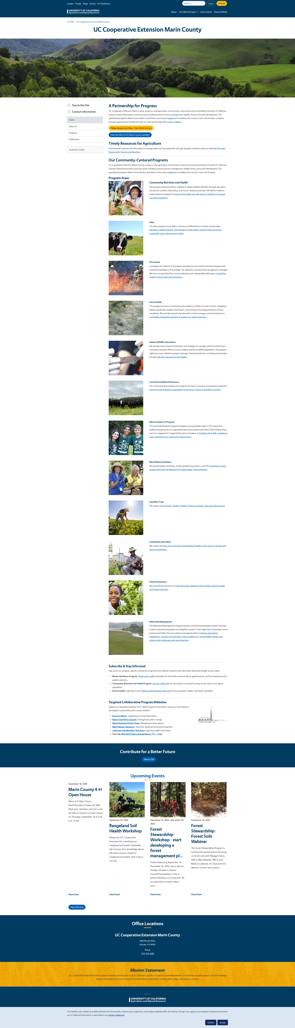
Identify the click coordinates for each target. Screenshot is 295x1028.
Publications (74, 139)
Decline (211, 1022)
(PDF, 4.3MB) (142, 734)
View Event (73, 894)
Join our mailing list (161, 683)
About (174, 11)
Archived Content (76, 149)
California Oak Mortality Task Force (155, 690)
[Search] (203, 3)
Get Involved (206, 11)
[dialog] (147, 1017)
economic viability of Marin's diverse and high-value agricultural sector (194, 505)
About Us (73, 126)
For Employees (103, 3)
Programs (73, 132)
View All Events (77, 907)
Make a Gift (149, 759)
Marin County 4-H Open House (85, 792)
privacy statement (116, 1015)
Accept (223, 1022)
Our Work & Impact (187, 11)
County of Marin (174, 121)
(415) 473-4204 (147, 953)
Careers (70, 3)
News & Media (220, 11)
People (78, 3)
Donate (221, 3)
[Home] (83, 12)
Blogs (85, 3)
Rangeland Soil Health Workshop (125, 828)
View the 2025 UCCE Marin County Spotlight (130, 134)
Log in (211, 3)
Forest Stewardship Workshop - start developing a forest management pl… (166, 842)
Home (71, 119)
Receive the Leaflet (146, 676)
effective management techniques (172, 357)
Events (93, 3)
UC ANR (70, 22)
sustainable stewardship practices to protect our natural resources (177, 317)
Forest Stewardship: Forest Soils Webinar (203, 833)
